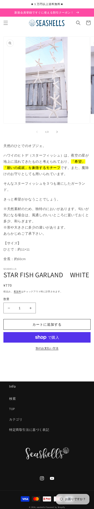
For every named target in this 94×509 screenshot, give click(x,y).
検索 (12, 399)
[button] (6, 23)
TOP (12, 409)
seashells (41, 507)
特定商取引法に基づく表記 (29, 430)
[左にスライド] (37, 132)
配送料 (17, 291)
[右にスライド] (57, 132)
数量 (6, 299)
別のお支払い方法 (47, 348)
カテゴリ (15, 419)
